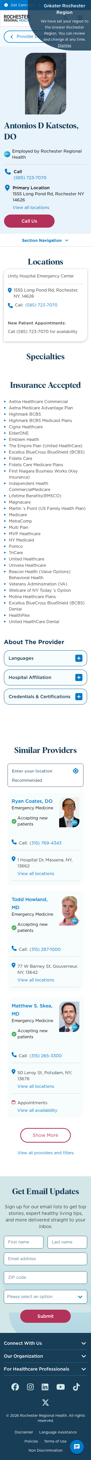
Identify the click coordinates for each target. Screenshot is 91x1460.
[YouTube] (60, 1386)
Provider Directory (35, 36)
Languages (21, 658)
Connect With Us (23, 1343)
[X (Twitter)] (45, 1402)
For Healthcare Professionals (36, 1369)
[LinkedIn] (45, 1386)
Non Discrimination (46, 1450)
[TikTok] (76, 1386)
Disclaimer (24, 1432)
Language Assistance (58, 1432)
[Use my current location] (75, 771)
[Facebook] (15, 1386)
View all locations (31, 207)
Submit (45, 1316)
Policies (31, 1441)
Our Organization (23, 1356)
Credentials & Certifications (40, 696)
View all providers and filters (45, 1152)
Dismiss (64, 45)
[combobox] (7, 1297)
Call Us (29, 221)
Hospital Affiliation (30, 677)
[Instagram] (30, 1386)
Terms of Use (55, 1441)
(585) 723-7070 (30, 177)
